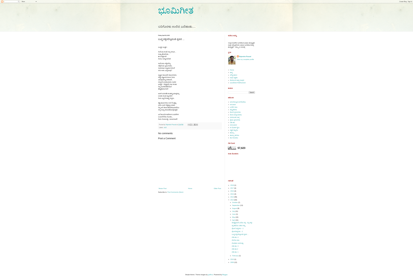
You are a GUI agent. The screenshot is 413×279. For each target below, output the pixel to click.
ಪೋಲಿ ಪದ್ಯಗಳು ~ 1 (237, 228)
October (235, 202)
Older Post (217, 188)
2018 (232, 185)
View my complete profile (245, 59)
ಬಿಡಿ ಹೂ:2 (235, 249)
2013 (232, 200)
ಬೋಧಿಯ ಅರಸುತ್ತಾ (237, 243)
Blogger (224, 274)
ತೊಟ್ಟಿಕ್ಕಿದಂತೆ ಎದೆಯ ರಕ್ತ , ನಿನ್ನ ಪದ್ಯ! (242, 223)
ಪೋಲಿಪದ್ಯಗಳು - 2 (237, 231)
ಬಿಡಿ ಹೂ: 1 (235, 252)
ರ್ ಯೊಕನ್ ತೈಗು (235, 127)
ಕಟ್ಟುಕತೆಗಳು (233, 110)
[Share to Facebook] (195, 125)
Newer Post (162, 188)
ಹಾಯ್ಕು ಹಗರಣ (234, 135)
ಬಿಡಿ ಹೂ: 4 (235, 237)
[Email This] (189, 125)
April (234, 220)
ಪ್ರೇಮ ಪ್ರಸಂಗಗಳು (235, 120)
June (234, 214)
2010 (232, 259)
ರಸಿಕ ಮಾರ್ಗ (233, 125)
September (236, 205)
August (234, 208)
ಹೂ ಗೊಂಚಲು (234, 138)
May (234, 217)
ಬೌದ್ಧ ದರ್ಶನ (233, 75)
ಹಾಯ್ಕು (232, 133)
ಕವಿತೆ (165, 127)
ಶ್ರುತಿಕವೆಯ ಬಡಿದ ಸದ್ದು (238, 225)
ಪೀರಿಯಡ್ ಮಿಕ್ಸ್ (234, 117)
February (235, 256)
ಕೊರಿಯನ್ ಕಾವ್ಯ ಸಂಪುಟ (237, 80)
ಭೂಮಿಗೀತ (176, 10)
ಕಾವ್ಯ (231, 72)
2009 (232, 262)
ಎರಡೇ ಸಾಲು (233, 107)
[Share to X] (193, 125)
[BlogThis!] (191, 125)
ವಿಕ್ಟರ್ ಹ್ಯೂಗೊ (234, 130)
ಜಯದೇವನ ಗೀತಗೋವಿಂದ (238, 83)
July (233, 211)
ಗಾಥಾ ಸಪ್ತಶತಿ (233, 78)
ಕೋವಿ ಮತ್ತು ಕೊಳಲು (236, 115)
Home (190, 188)
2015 (232, 194)
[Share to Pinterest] (197, 125)
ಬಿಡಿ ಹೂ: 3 (235, 246)
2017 (232, 188)
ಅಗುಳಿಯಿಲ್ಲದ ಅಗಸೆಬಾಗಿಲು (238, 102)
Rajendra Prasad (245, 56)
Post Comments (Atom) (175, 192)
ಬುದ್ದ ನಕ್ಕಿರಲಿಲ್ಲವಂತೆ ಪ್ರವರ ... (240, 234)
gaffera (210, 274)
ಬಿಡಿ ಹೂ (232, 122)
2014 (232, 197)
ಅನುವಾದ (233, 104)
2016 (232, 191)
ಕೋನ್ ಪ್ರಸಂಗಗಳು (235, 112)
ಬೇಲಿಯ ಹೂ (235, 240)
